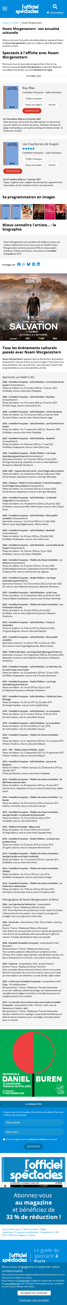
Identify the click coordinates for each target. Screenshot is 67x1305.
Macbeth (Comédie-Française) (23, 942)
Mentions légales (17, 1235)
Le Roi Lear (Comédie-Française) (25, 981)
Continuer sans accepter (34, 1300)
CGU (4, 1235)
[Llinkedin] (38, 264)
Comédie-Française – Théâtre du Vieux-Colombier (33, 559)
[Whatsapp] (24, 264)
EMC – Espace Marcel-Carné (22, 470)
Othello (6, 871)
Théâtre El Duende (18, 826)
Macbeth (50, 438)
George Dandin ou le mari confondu (20, 856)
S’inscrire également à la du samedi (31, 1139)
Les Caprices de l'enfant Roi (22, 904)
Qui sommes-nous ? (12, 1229)
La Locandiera (53, 711)
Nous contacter (31, 1229)
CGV (57, 1232)
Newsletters (47, 1232)
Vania (5, 737)
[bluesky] (28, 264)
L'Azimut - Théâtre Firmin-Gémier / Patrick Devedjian (35, 482)
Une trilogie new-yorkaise (51, 470)
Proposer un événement (27, 1232)
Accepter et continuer (34, 1293)
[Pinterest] (33, 264)
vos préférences (12, 1283)
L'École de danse (54, 411)
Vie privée (14, 922)
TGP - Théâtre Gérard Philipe (23, 749)
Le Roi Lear (51, 592)
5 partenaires (23, 1280)
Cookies (31, 1235)
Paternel (13, 963)
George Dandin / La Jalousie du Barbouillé (23, 814)
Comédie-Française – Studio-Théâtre (27, 453)
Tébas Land (34, 826)
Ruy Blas (50, 396)
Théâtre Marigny (17, 651)
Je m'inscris (33, 1146)
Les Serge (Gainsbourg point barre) (44, 651)
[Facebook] (19, 264)
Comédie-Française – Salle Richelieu (42, 92)
